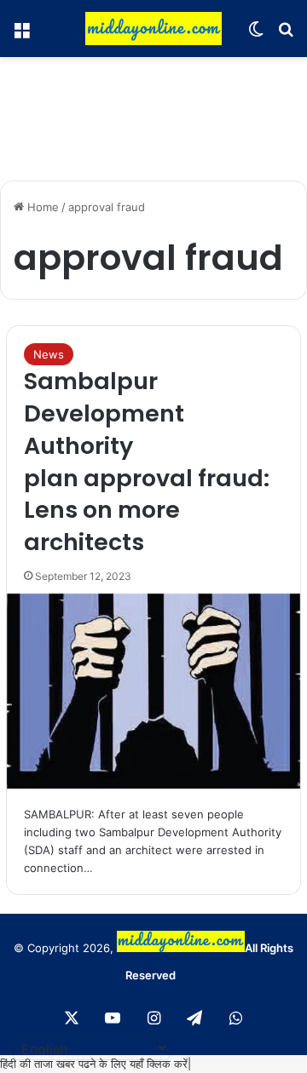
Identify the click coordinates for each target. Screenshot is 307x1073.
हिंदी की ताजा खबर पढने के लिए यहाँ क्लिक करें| (95, 1063)
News (48, 354)
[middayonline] (153, 28)
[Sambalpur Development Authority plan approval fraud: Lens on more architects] (153, 691)
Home (41, 207)
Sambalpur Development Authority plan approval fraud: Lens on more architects (146, 461)
